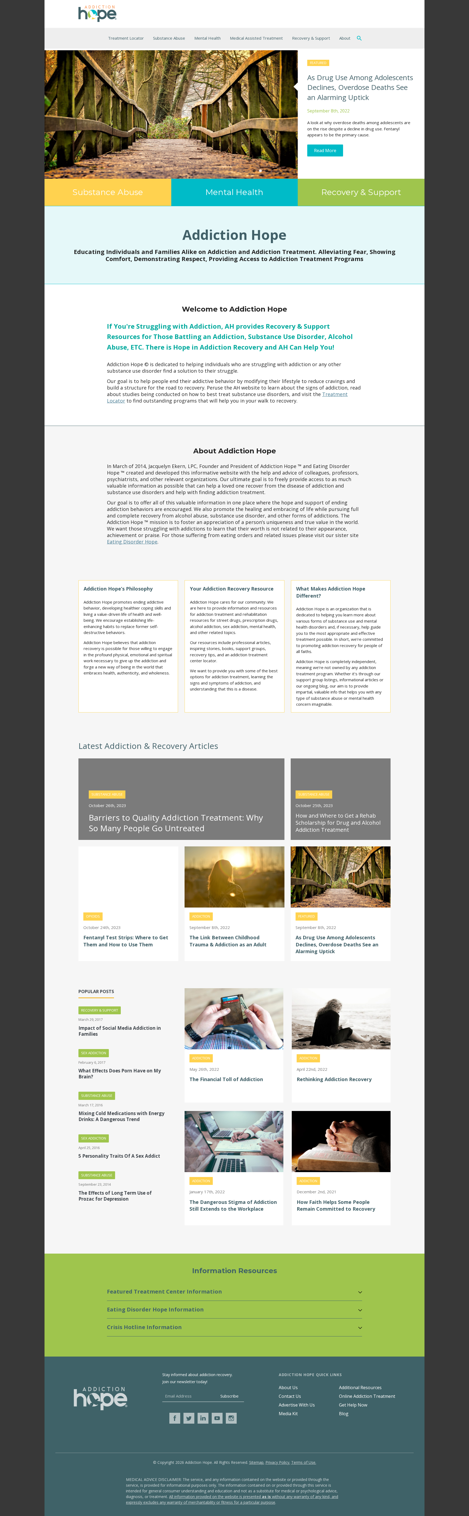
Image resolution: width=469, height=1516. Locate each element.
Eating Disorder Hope (132, 541)
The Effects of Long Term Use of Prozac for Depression (115, 1196)
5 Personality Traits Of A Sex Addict (119, 1156)
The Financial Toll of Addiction (226, 1079)
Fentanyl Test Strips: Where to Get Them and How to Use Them (125, 940)
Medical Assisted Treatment (256, 38)
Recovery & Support (311, 38)
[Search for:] (360, 38)
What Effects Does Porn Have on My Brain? (119, 1074)
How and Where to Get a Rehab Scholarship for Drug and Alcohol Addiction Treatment (338, 822)
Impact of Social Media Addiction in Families (119, 1031)
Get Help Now (353, 1405)
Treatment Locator (126, 38)
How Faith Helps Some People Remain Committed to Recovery (336, 1205)
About (344, 38)
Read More (325, 150)
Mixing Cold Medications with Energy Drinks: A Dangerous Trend (121, 1116)
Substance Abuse (169, 38)
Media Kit (288, 1414)
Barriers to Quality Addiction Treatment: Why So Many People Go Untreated (176, 823)
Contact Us (290, 1396)
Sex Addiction (93, 1052)
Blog (343, 1414)
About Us (288, 1388)
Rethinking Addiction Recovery (334, 1079)
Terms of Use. (303, 1462)
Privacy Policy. (277, 1462)
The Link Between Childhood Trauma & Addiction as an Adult (228, 940)
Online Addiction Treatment (367, 1396)
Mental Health (207, 38)
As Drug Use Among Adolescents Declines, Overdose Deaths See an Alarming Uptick (360, 87)
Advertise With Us (297, 1405)
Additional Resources (360, 1388)
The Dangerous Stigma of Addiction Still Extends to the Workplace (233, 1205)
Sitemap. (256, 1462)
